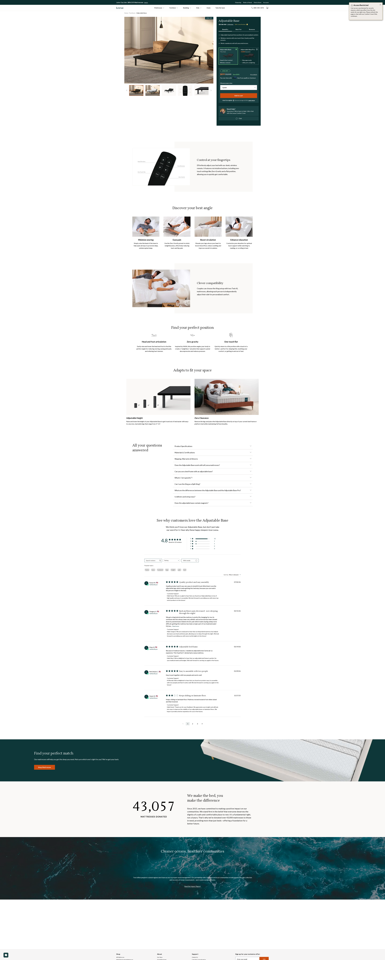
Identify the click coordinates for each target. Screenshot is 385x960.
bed (184, 570)
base (153, 570)
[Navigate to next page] (202, 723)
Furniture (132, 13)
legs (167, 570)
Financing (238, 2)
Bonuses (252, 29)
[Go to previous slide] (126, 90)
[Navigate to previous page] (183, 723)
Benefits (225, 29)
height (173, 570)
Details (146, 2)
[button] (228, 56)
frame (147, 570)
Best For (239, 29)
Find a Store (257, 2)
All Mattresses (120, 957)
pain (179, 570)
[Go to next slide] (207, 49)
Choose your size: (226, 83)
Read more (175, 626)
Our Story (159, 957)
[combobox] (171, 560)
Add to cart (238, 96)
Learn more (251, 100)
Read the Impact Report (192, 886)
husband (160, 570)
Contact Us (195, 957)
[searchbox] (151, 560)
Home (126, 13)
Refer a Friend (247, 2)
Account (266, 2)
